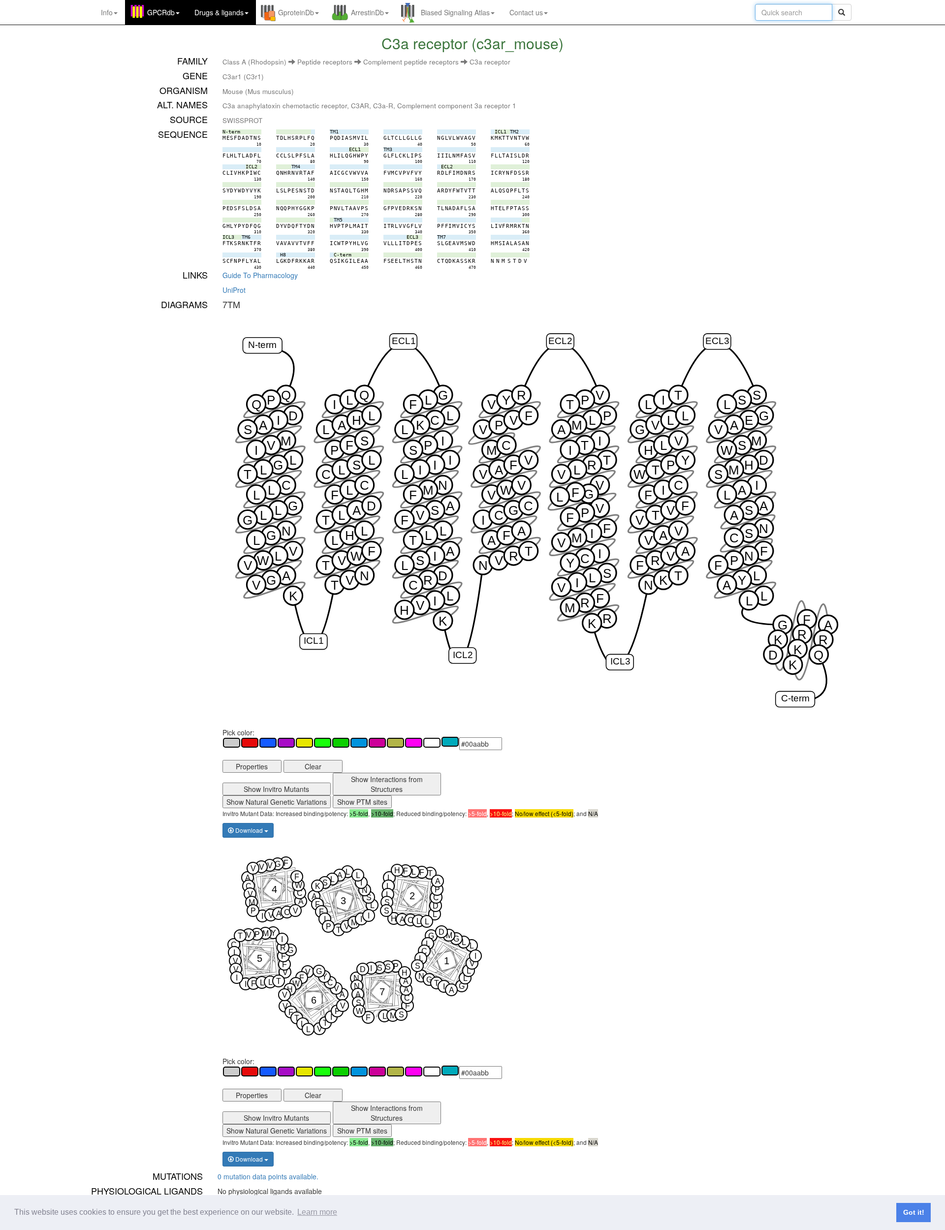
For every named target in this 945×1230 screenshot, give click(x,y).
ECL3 (717, 341)
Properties (252, 766)
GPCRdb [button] (161, 12)
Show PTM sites (362, 802)
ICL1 (314, 641)
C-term (795, 699)
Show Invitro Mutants (276, 789)
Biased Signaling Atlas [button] (455, 12)
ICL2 (463, 655)
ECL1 (403, 341)
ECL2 (560, 341)
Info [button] (107, 12)
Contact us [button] (526, 12)
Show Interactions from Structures (387, 784)
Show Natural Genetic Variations (276, 802)
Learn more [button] (317, 1212)
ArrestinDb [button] (367, 12)
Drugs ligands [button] (219, 12)
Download (249, 830)
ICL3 (620, 661)
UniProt (234, 290)
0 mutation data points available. (268, 1176)
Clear (313, 766)
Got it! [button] (913, 1212)
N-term (262, 345)
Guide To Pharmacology (260, 275)
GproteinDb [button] (296, 12)
